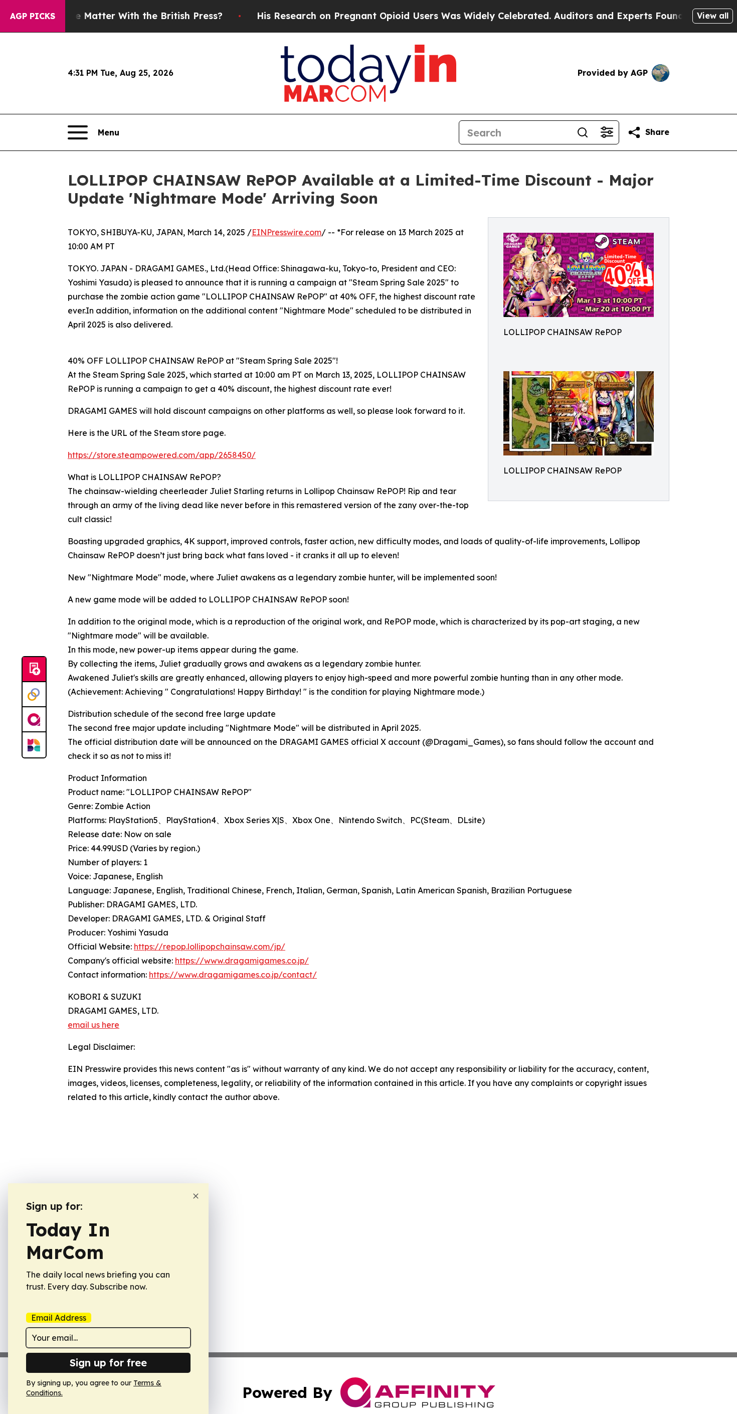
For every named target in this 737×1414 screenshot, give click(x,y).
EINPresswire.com (286, 232)
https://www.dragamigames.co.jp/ (242, 961)
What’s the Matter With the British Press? (127, 16)
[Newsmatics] (34, 744)
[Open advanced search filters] (607, 132)
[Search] (583, 132)
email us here (93, 1025)
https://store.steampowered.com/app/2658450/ (162, 455)
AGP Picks (32, 16)
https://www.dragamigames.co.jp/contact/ (233, 975)
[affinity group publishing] (34, 719)
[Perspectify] (34, 694)
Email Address (58, 1318)
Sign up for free (108, 1362)
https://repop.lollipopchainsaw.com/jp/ (209, 946)
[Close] (196, 1196)
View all (712, 16)
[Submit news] (34, 669)
